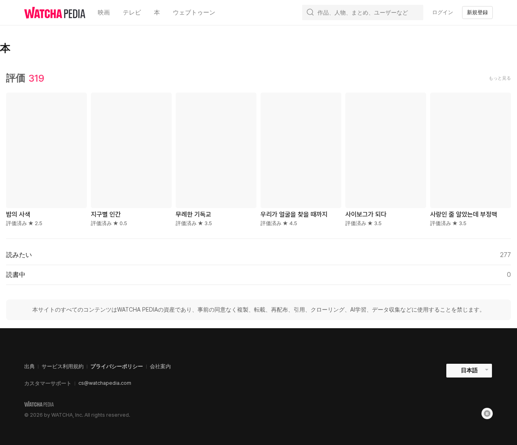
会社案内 (160, 366)
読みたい (258, 255)
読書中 (258, 274)
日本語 (469, 370)
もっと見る (500, 78)
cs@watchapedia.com (104, 383)
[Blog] (487, 413)
